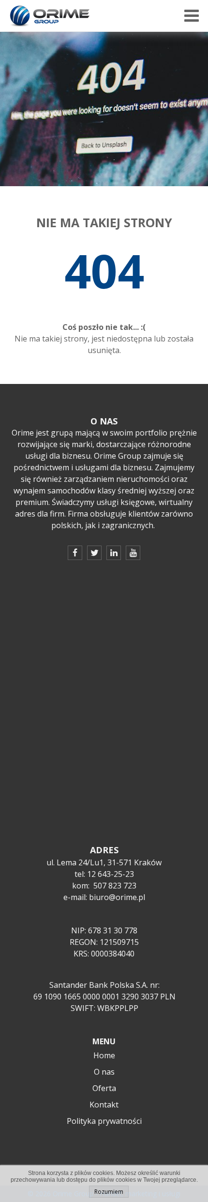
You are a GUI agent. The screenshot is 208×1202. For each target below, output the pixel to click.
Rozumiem (108, 1192)
